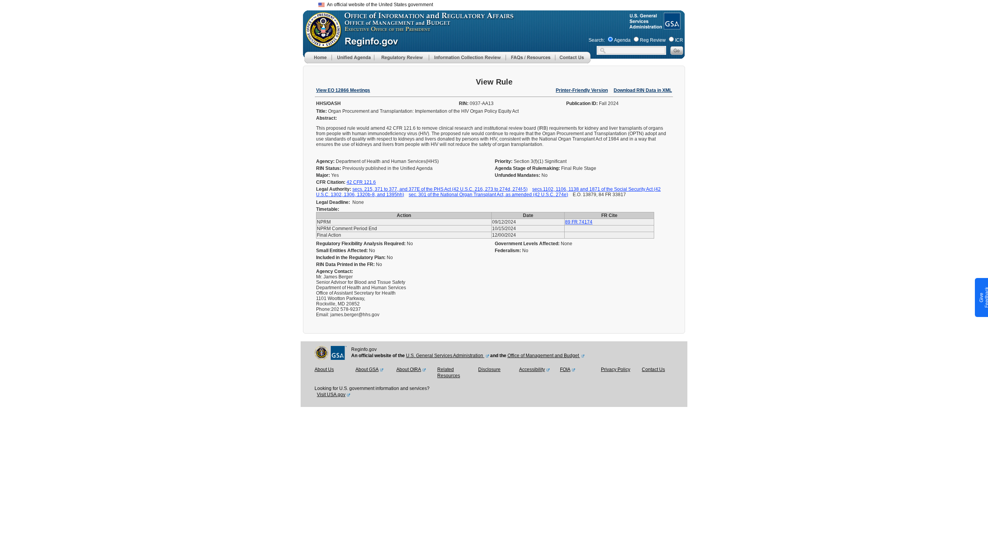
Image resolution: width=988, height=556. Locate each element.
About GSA (367, 369)
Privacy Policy (615, 369)
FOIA (565, 369)
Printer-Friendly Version (582, 90)
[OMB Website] (320, 44)
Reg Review (653, 40)
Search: (597, 40)
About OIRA (408, 369)
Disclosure (489, 369)
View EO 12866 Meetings (343, 90)
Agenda (622, 40)
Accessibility (532, 369)
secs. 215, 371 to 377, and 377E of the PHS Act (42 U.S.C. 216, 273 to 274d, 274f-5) (440, 189)
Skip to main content (498, 3)
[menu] (353, 57)
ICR (679, 40)
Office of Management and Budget (544, 355)
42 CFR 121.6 (361, 182)
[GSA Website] (671, 26)
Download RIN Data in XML (643, 90)
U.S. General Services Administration (445, 355)
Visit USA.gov (331, 394)
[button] (353, 57)
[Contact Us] (572, 61)
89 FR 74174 (578, 222)
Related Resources (448, 372)
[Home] (318, 61)
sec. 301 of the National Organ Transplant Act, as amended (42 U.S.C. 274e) (488, 194)
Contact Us (653, 369)
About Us (324, 369)
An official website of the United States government (379, 4)
